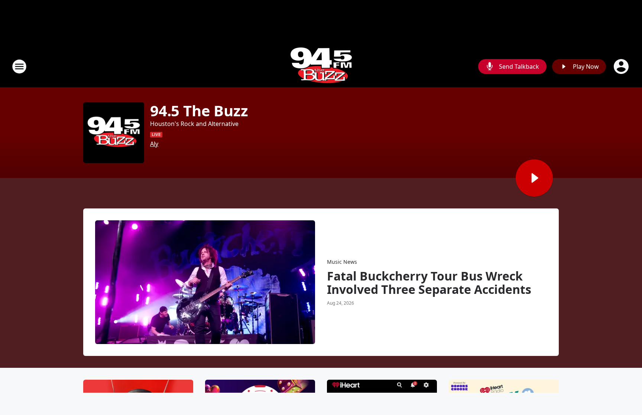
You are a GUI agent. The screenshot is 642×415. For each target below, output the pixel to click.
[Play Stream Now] (534, 178)
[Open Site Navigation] (19, 66)
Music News (342, 261)
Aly (154, 144)
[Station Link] (321, 66)
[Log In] (622, 66)
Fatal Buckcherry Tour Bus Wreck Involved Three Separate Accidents (429, 282)
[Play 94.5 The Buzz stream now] (113, 132)
